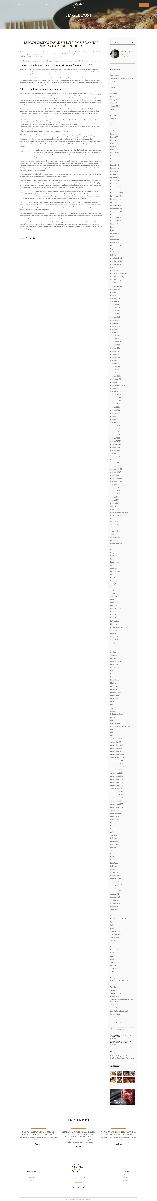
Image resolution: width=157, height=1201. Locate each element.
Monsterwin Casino (115, 702)
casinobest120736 (115, 298)
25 (111, 112)
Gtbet (112, 612)
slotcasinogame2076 (115, 875)
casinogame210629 (115, 404)
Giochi (112, 599)
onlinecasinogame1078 (116, 751)
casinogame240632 (115, 413)
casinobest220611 (115, 311)
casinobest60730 (115, 360)
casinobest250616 (115, 326)
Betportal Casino (114, 233)
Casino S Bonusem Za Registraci (118, 277)
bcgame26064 (114, 153)
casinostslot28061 (115, 491)
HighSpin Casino (114, 615)
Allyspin (112, 125)
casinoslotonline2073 (115, 475)
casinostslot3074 (114, 497)
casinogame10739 (115, 388)
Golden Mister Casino (116, 609)
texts (111, 956)
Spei (111, 922)
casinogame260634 (115, 419)
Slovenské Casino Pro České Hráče (119, 919)
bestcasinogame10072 (116, 187)
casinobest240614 (115, 323)
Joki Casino (113, 652)
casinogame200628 (115, 398)
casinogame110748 (115, 391)
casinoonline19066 (115, 450)
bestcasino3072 (114, 177)
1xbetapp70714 (114, 100)
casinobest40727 (115, 351)
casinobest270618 (115, 332)
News (111, 720)
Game (112, 587)
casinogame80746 (115, 444)
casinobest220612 (115, 314)
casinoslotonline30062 (116, 481)
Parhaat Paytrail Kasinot (116, 813)
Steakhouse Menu (115, 1058)
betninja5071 (113, 230)
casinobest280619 (115, 335)
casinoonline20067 (115, 456)
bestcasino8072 (114, 184)
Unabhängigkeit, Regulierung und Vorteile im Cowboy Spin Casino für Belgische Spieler (121, 1035)
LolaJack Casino (114, 680)
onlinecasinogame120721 (117, 757)
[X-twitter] (78, 1187)
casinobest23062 (115, 320)
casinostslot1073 (114, 488)
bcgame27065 (114, 159)
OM (111, 729)
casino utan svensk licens (116, 286)
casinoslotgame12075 (116, 469)
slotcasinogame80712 (116, 888)
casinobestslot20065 (116, 373)
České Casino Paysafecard (117, 515)
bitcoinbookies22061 (115, 246)
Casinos (112, 460)
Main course (113, 689)
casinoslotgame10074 (116, 466)
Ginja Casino (113, 596)
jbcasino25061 (114, 636)
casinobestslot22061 (115, 376)
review (112, 850)
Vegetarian (123, 1058)
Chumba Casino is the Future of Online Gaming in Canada (120, 1042)
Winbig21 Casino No (115, 993)
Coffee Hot (117, 1056)
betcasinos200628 (115, 221)
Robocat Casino (114, 854)
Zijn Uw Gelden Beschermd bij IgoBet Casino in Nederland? (122, 1028)
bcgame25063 (114, 149)
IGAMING (113, 624)
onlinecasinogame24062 (117, 767)
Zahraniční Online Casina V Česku (119, 1011)
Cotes (112, 534)
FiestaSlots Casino (115, 571)
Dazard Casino (114, 540)
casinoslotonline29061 (116, 478)
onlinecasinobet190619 (116, 748)
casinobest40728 (115, 354)
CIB (111, 528)
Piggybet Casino (114, 816)
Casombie (113, 506)
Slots (111, 916)
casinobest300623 (115, 345)
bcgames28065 (114, 165)
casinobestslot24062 (116, 379)
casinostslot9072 (114, 503)
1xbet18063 (113, 94)
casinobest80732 (115, 367)
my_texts (112, 708)
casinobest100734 (115, 295)
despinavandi (113, 546)
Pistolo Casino (114, 823)
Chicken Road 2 (114, 525)
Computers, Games (115, 531)
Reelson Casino (114, 844)
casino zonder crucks (115, 289)
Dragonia (112, 559)
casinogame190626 (115, 394)
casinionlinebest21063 (116, 264)
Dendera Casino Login (116, 543)
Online (112, 736)
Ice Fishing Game (114, 621)
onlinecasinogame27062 (116, 776)
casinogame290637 (115, 429)
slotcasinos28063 (115, 900)
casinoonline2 (113, 453)
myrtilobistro (113, 711)
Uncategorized (114, 978)
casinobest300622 (115, 342)
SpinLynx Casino (114, 937)
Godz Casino (113, 605)
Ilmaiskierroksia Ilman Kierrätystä (118, 627)
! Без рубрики (114, 75)
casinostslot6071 (114, 500)
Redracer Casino (114, 841)
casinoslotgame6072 (115, 472)
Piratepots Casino (114, 819)
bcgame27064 (114, 156)
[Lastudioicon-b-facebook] (73, 1187)
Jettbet (112, 646)
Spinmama (113, 940)
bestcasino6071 (114, 180)
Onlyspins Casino (114, 810)
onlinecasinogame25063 (116, 770)
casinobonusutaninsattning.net (117, 385)
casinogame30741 (115, 432)
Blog (78, 20)
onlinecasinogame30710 (116, 785)
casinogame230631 (115, 410)
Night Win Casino (115, 723)
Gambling (113, 581)
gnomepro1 (113, 602)
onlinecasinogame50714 (116, 795)
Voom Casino (113, 987)
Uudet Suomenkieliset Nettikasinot (119, 981)
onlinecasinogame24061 (116, 764)
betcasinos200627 (115, 218)
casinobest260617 (115, 329)
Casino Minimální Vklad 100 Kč (118, 273)
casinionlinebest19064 (116, 261)
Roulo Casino (113, 866)
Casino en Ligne (114, 270)
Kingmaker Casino (115, 667)
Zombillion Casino (115, 1014)
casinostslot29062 (115, 494)
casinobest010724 (115, 292)
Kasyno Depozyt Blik (115, 661)
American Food (114, 128)
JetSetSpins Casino (115, 643)
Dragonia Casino (114, 562)
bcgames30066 (114, 168)
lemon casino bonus (37, 54)
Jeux (111, 649)
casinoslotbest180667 (116, 463)
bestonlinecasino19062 (116, 190)
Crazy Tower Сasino (115, 537)
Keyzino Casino (114, 664)
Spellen (112, 925)
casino (111, 267)
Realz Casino (113, 838)
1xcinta (112, 109)
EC (111, 565)
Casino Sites (113, 283)
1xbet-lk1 (112, 90)
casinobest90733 (115, 370)
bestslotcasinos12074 (116, 211)
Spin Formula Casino (115, 931)
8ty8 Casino (113, 115)
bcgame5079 (114, 162)
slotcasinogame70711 (116, 885)
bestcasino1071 (114, 174)
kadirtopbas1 (113, 658)
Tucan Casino (113, 968)
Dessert (112, 550)
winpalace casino (114, 996)
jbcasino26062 (114, 639)
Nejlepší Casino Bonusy (116, 714)
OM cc (112, 733)
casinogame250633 (115, 416)
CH (111, 519)
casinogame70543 (115, 438)
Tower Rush (113, 962)
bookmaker (113, 255)
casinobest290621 (115, 339)
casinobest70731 (114, 363)
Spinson (112, 944)
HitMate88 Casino (115, 618)
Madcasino (113, 683)
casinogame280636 (115, 425)
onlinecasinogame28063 (116, 779)
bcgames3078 (114, 171)
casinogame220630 (115, 407)
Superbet (112, 953)
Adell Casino (113, 121)
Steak (111, 947)
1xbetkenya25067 (115, 106)
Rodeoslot (112, 860)
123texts (112, 81)
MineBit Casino (114, 698)
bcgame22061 (114, 140)
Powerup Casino (114, 829)
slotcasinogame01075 (116, 872)
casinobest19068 (114, 301)
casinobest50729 (115, 357)
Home (73, 20)
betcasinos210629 (115, 224)
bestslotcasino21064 (115, 205)
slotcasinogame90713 (116, 891)
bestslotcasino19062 (115, 199)
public (111, 832)
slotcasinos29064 (115, 903)
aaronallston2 (113, 118)
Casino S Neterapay (115, 280)
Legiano (112, 670)
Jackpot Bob (113, 630)
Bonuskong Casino (115, 252)
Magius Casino (114, 686)
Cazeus (112, 509)
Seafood (112, 869)
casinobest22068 (115, 317)
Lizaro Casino (114, 677)
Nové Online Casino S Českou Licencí (120, 726)
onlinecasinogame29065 (116, 782)
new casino (113, 717)
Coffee (112, 1056)
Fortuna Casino (114, 577)
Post (111, 826)
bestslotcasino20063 (116, 202)
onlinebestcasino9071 (116, 739)
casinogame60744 (115, 435)
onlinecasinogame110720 (117, 754)
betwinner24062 (115, 242)
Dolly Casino (113, 556)
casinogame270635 (115, 422)
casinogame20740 (115, 401)
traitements (113, 965)
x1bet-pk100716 (114, 1005)
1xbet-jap (112, 87)
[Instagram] (83, 1187)
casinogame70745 (115, 441)
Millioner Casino (114, 695)
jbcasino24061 (114, 633)
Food (122, 1056)
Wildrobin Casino (114, 990)
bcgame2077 (114, 137)
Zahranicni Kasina (114, 1008)
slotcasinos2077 (114, 894)
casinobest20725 (115, 308)
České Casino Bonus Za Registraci (119, 512)
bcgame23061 (114, 143)
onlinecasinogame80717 (116, 804)
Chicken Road (114, 522)
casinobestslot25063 (115, 382)
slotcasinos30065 (115, 906)
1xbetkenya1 (113, 103)
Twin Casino (113, 975)
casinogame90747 (115, 447)
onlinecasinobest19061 (116, 742)
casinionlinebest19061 (116, 258)
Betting (112, 236)
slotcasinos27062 (115, 897)
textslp (112, 959)
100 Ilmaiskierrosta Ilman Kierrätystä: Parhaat (121, 78)
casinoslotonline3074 (115, 484)
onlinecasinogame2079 (116, 760)
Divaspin (112, 553)
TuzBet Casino (114, 971)
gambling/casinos (114, 584)
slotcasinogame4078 (116, 881)
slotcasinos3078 (114, 909)
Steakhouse (127, 1056)
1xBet (111, 84)
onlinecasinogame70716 (116, 801)
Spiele (112, 928)
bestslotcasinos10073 (116, 208)
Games (112, 590)
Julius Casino (113, 655)
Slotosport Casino (114, 912)
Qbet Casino (113, 835)
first (111, 574)
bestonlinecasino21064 (116, 196)
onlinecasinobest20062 (116, 745)
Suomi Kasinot (114, 950)
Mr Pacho (112, 705)
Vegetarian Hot (130, 1058)
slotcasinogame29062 (116, 878)
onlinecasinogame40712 (116, 788)
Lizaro (112, 674)
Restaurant (113, 847)
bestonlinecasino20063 (116, 193)
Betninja (112, 227)
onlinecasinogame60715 (116, 798)
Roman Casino (114, 863)
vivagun (112, 984)
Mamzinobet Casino (115, 692)
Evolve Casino (114, 568)
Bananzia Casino (114, 134)
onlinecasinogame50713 (116, 791)
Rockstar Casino (114, 857)
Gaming (112, 593)
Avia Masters (113, 131)
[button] (144, 5)
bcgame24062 (114, 146)
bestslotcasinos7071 (115, 214)
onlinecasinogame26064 (117, 773)
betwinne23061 (114, 239)
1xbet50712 (113, 97)
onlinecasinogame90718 (116, 807)
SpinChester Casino (115, 934)
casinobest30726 (115, 348)
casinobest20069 (115, 304)
